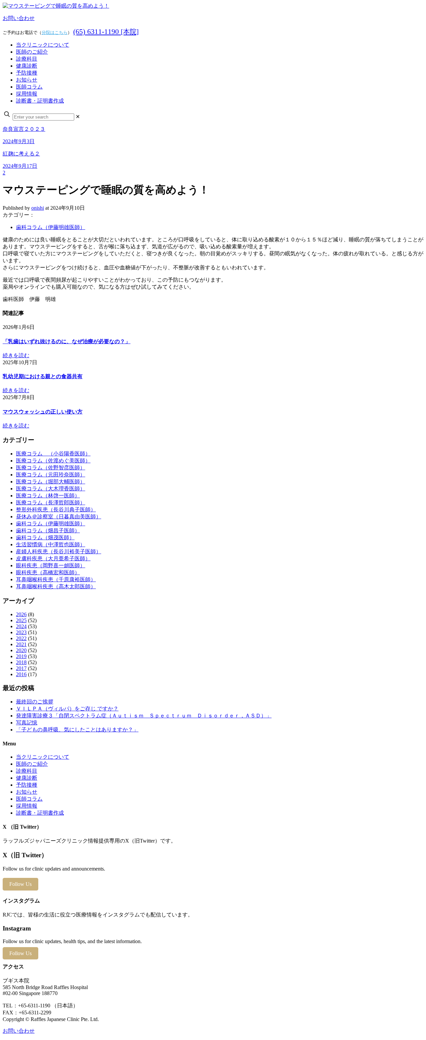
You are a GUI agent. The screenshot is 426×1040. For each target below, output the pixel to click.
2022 (21, 638)
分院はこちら (55, 32)
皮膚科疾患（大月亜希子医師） (53, 558)
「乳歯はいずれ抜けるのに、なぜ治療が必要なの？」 (66, 341)
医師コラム (29, 799)
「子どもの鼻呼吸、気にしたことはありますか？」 (77, 729)
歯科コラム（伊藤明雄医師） (50, 227)
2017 (21, 668)
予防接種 (26, 785)
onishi (37, 208)
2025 (21, 620)
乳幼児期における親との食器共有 (43, 376)
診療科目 (26, 771)
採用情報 (26, 806)
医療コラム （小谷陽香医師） (53, 453)
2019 (21, 656)
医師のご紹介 (32, 764)
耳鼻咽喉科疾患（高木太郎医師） (56, 586)
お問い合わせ (19, 18)
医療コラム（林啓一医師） (48, 495)
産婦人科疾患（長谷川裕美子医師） (58, 551)
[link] (78, 117)
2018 (21, 662)
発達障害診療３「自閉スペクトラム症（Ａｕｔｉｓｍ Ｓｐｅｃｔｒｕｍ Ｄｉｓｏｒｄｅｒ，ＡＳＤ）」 (144, 715)
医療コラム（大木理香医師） (50, 488)
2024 (21, 626)
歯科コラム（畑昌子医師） (48, 530)
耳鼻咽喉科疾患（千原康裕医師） (56, 579)
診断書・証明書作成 (40, 813)
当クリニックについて (42, 757)
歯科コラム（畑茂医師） (45, 537)
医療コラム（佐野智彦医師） (50, 467)
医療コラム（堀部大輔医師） (50, 481)
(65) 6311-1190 (106, 31)
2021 (21, 644)
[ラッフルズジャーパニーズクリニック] (56, 6)
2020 (21, 650)
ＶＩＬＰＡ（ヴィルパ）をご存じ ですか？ (67, 708)
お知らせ (26, 792)
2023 (21, 632)
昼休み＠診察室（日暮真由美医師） (58, 516)
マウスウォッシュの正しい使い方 (43, 411)
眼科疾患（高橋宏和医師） (48, 572)
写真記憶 (26, 722)
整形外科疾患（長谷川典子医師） (56, 509)
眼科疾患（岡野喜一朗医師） (50, 565)
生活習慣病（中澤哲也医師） (50, 544)
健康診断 (26, 778)
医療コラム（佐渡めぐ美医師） (53, 460)
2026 (21, 614)
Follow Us (20, 884)
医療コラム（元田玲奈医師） (50, 474)
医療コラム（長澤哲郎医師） (50, 502)
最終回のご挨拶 (34, 701)
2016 (21, 674)
